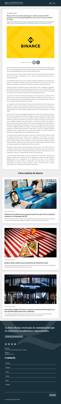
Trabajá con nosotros (14, 336)
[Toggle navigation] (50, 3)
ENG (54, 3)
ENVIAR (52, 395)
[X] (38, 62)
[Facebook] (34, 62)
